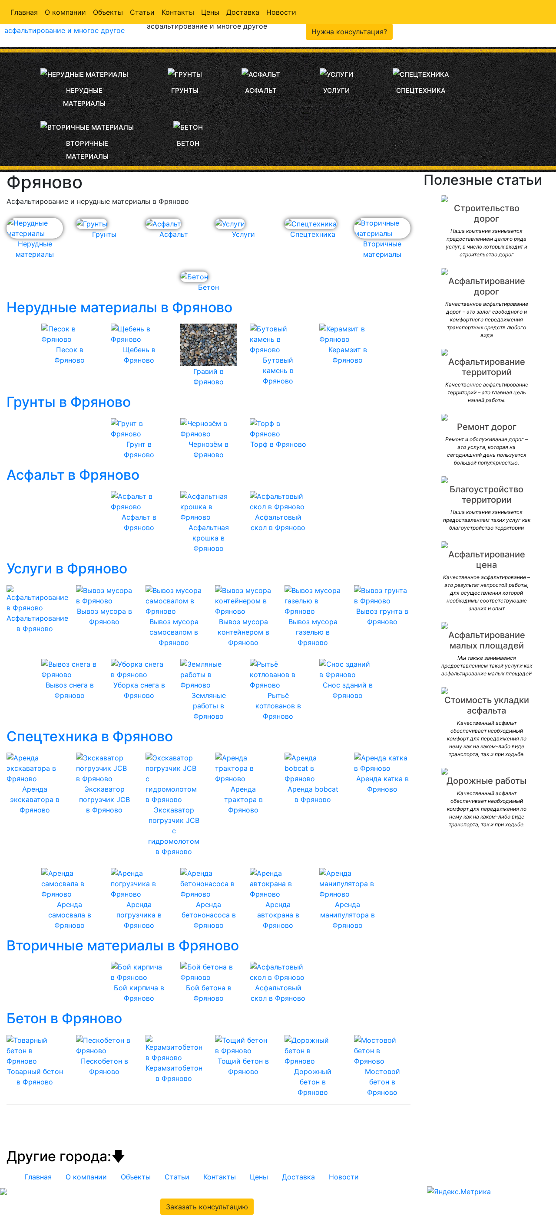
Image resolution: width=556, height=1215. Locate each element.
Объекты (108, 12)
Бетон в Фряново (64, 1018)
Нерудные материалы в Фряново (119, 307)
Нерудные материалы (84, 97)
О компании (65, 12)
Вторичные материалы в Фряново (123, 945)
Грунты (185, 90)
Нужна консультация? (349, 31)
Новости (281, 12)
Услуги (336, 90)
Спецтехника (421, 90)
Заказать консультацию (207, 1206)
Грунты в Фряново (69, 401)
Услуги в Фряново (67, 568)
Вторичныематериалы (87, 149)
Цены (210, 12)
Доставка (242, 12)
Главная (24, 12)
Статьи (142, 12)
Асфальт (261, 90)
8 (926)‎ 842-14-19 (315, 1190)
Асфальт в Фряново (73, 474)
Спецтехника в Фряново (90, 736)
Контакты (178, 12)
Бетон (188, 143)
